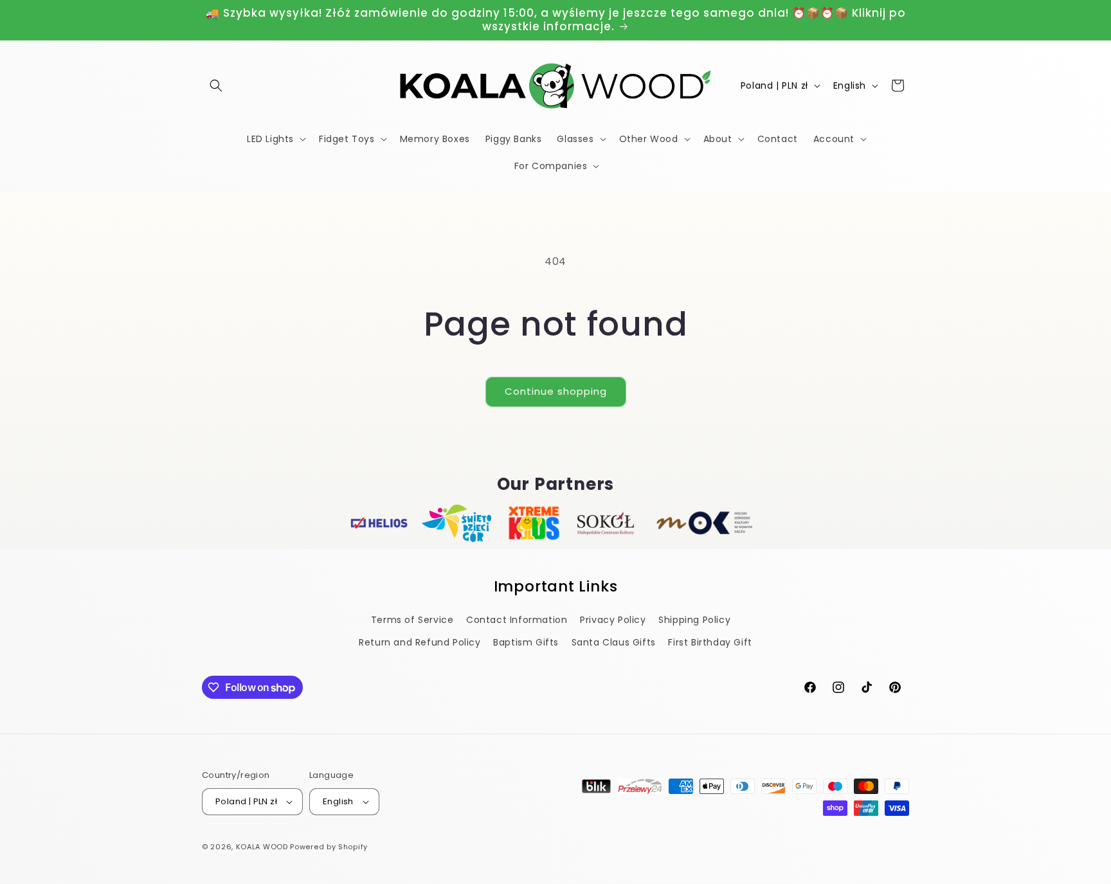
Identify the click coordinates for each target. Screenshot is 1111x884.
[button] (216, 85)
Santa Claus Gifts (614, 642)
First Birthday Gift (710, 642)
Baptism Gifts (526, 642)
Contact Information (516, 619)
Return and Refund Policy (419, 642)
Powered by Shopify (329, 847)
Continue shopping (556, 391)
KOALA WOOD (262, 847)
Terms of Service (412, 619)
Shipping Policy (694, 619)
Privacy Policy (613, 619)
